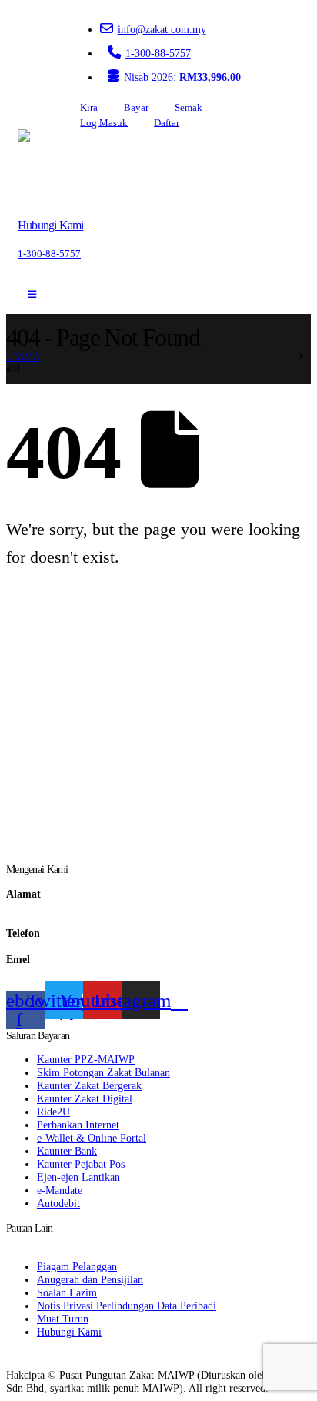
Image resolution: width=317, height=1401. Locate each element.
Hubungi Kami (69, 1332)
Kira (89, 107)
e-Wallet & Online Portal (91, 1138)
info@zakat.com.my (162, 29)
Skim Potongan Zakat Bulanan (103, 1072)
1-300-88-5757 (158, 53)
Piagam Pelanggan (77, 1266)
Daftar (166, 122)
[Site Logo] (61, 167)
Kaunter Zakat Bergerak (89, 1085)
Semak (188, 107)
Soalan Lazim (67, 1292)
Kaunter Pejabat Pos (81, 1164)
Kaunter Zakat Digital (84, 1098)
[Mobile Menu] (32, 295)
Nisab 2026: (182, 77)
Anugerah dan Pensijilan (90, 1279)
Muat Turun (62, 1318)
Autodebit (58, 1203)
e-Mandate (59, 1190)
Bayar (136, 107)
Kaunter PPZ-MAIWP (86, 1059)
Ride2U (53, 1111)
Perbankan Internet (78, 1124)
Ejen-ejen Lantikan (78, 1177)
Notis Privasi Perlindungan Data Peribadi (126, 1305)
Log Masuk (104, 122)
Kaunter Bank (67, 1151)
